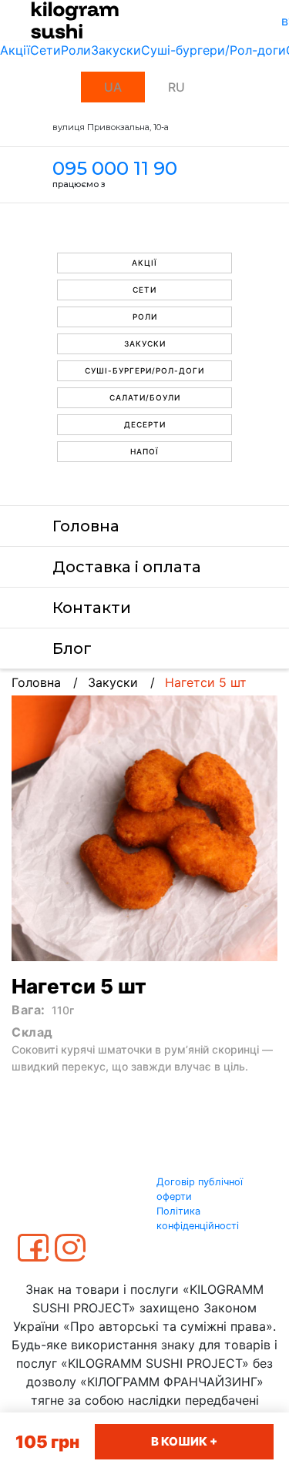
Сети (45, 50)
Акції (15, 50)
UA (113, 87)
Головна (85, 526)
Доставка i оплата (126, 567)
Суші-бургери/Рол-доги (213, 50)
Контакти (91, 607)
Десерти (145, 424)
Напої (144, 451)
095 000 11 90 (114, 168)
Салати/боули (144, 397)
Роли (76, 50)
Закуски (116, 50)
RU (176, 87)
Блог (72, 648)
